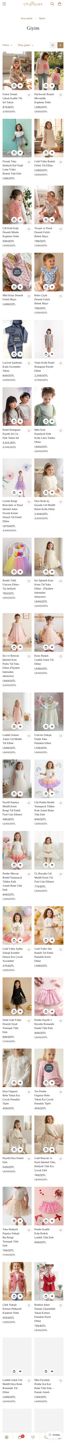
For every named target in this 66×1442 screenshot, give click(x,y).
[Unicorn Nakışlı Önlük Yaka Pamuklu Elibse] (48, 711)
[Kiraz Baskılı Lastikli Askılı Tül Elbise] (48, 632)
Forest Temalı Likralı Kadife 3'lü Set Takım (12, 98)
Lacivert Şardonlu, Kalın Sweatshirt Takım (12, 366)
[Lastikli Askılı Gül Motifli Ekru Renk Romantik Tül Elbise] (17, 1356)
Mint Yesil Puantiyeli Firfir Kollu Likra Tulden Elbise (44, 435)
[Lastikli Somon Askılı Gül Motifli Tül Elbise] (17, 711)
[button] (59, 4)
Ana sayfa (26, 18)
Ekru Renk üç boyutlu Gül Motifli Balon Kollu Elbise (44, 505)
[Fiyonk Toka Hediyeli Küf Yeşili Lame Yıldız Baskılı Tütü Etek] (17, 138)
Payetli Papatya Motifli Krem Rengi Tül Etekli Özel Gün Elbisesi (12, 808)
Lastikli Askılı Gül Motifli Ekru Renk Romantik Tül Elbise (12, 1386)
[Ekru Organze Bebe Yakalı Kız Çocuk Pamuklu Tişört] (17, 1068)
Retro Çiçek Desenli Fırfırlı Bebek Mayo (42, 299)
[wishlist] (33, 1437)
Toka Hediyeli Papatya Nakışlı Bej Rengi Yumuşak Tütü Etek (11, 1237)
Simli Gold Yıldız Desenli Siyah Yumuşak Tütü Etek (12, 1026)
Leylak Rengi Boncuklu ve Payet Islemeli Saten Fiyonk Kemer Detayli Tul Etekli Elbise (13, 511)
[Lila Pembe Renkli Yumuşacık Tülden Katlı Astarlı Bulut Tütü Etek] (48, 779)
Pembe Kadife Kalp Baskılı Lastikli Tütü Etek (44, 1233)
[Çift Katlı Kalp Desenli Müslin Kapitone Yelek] (17, 205)
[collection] (6, 1437)
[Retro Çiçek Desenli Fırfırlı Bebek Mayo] (48, 272)
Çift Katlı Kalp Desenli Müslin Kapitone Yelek (11, 232)
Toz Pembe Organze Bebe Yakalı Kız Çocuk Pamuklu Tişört (43, 1097)
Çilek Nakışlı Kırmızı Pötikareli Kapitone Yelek (12, 1308)
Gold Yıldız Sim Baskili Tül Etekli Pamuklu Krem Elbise (43, 954)
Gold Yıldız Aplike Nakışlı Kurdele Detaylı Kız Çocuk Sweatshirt (13, 954)
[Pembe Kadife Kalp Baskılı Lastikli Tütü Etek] (48, 1206)
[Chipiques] (33, 4)
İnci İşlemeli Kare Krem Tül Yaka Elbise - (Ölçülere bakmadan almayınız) (43, 588)
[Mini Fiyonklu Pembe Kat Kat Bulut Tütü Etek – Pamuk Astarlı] (48, 1356)
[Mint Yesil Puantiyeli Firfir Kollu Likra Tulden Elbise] (48, 406)
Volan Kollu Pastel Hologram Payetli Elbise (44, 366)
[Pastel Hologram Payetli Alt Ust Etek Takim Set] (17, 406)
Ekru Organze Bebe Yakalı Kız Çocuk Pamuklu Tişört (11, 1097)
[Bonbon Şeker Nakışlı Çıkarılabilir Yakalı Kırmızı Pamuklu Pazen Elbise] (48, 1281)
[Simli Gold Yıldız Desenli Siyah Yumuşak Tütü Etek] (17, 996)
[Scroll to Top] (60, 1424)
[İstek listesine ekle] (29, 95)
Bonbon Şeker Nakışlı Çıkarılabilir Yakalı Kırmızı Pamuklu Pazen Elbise (44, 1312)
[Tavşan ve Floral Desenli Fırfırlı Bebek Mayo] (48, 205)
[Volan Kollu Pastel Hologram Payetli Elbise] (48, 339)
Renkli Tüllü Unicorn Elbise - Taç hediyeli (11, 584)
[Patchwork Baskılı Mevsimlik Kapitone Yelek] (48, 70)
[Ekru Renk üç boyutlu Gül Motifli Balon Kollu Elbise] (48, 477)
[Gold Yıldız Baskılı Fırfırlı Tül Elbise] (48, 138)
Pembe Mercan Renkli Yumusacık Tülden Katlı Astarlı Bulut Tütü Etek (12, 881)
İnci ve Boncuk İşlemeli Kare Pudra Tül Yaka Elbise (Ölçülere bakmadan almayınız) (11, 665)
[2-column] (60, 45)
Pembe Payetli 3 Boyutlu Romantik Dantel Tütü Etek (44, 1024)
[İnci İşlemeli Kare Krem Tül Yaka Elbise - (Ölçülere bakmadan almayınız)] (48, 557)
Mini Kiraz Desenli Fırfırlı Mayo (13, 297)
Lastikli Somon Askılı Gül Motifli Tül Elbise (12, 739)
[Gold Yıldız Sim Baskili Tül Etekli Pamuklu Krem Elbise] (48, 925)
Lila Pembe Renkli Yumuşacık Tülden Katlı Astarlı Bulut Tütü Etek (44, 808)
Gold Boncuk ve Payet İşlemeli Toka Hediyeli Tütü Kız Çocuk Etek (44, 1164)
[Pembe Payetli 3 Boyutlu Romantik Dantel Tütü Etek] (48, 996)
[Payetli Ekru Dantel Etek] (17, 1135)
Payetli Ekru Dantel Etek (13, 1160)
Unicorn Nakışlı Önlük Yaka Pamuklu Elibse (42, 739)
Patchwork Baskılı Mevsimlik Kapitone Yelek (44, 98)
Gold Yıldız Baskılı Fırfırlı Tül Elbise (44, 163)
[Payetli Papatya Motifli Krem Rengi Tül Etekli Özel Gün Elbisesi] (17, 779)
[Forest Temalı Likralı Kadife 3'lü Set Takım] (17, 70)
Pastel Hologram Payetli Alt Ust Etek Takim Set (11, 433)
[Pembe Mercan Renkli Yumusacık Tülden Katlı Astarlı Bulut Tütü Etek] (17, 850)
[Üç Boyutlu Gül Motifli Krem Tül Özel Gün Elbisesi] (48, 850)
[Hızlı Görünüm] (20, 86)
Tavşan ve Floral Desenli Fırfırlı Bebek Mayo (43, 232)
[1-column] (53, 45)
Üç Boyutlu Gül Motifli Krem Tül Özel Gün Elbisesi (44, 877)
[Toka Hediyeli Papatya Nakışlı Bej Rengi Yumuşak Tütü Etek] (17, 1206)
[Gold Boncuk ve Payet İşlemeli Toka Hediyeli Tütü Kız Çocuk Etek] (48, 1135)
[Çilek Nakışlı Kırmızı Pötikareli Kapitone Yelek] (17, 1281)
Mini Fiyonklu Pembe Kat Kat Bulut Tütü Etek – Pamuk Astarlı (44, 1386)
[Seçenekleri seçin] (14, 86)
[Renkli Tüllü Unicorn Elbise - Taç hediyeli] (17, 557)
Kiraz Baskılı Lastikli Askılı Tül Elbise (44, 659)
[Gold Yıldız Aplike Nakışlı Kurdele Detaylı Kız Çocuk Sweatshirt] (17, 925)
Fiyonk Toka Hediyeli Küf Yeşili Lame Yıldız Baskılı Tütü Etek (13, 167)
